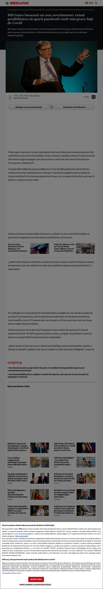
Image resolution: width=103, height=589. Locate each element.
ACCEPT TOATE (36, 579)
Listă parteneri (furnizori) (11, 573)
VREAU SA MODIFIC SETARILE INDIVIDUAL (35, 584)
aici (31, 548)
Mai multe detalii (21, 536)
